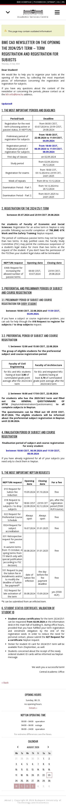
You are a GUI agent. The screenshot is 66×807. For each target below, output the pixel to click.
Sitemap (51, 2)
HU (58, 2)
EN (63, 2)
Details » (33, 707)
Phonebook (40, 2)
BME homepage (24, 2)
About (8, 800)
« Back (5, 682)
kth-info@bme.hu (14, 94)
